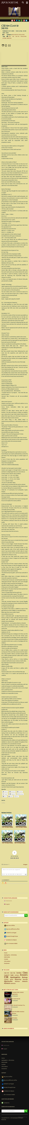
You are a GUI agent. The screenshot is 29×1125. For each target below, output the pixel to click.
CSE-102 (12, 973)
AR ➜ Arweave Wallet (11, 943)
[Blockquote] (13, 874)
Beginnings (18, 979)
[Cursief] (5, 874)
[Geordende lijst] (10, 874)
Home (5, 952)
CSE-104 (17, 36)
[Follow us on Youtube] (14, 21)
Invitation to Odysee (11, 939)
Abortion (17, 981)
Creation (9, 38)
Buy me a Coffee (10, 925)
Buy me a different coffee (12, 929)
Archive (17, 975)
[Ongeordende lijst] (12, 874)
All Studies (14, 1018)
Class (9, 36)
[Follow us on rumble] (21, 21)
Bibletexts (25, 981)
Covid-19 (6, 975)
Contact (6, 959)
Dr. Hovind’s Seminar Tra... (18, 1005)
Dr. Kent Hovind (16, 998)
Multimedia (7, 957)
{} (18, 874)
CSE (13, 36)
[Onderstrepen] (6, 874)
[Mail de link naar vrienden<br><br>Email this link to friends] (9, 45)
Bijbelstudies (8, 981)
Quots (11, 979)
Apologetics (15, 34)
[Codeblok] (15, 874)
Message (25, 979)
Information (7, 961)
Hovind (4, 38)
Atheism (7, 983)
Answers (24, 975)
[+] (21, 874)
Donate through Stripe (12, 936)
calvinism (13, 983)
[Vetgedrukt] (3, 874)
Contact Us (6, 1102)
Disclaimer (7, 963)
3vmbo (18, 973)
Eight (12, 975)
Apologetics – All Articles (10, 955)
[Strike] (8, 874)
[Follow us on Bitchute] (24, 21)
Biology (25, 977)
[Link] (17, 874)
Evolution (21, 34)
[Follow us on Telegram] (26, 21)
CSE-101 (6, 973)
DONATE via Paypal (11, 932)
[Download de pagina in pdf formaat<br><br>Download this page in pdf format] (6, 45)
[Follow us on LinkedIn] (17, 21)
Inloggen (25, 864)
